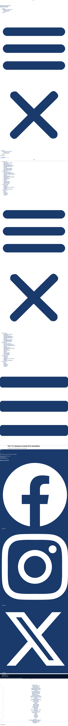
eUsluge (5, 346)
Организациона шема (8, 169)
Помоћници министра (8, 166)
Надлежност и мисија (8, 162)
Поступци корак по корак (9, 173)
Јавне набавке (6, 182)
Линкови (3, 12)
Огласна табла (6, 183)
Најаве (5, 192)
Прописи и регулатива (8, 189)
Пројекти (5, 188)
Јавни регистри (7, 175)
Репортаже (6, 364)
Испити (5, 180)
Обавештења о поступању (9, 187)
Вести (5, 191)
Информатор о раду (7, 10)
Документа (6, 185)
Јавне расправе (7, 181)
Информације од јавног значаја (7, 9)
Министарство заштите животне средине (5, 6)
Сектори (5, 167)
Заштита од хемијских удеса (9, 174)
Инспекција (6, 177)
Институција (4, 161)
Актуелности (4, 190)
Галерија (5, 194)
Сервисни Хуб (5, 171)
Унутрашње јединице (8, 168)
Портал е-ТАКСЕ (7, 178)
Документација (5, 184)
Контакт (3, 8)
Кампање (5, 186)
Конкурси (5, 179)
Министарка (6, 163)
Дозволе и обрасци (7, 172)
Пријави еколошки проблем (9, 176)
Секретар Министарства (8, 165)
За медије (6, 193)
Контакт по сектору (7, 170)
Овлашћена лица (6, 11)
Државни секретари (8, 164)
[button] (34, 81)
